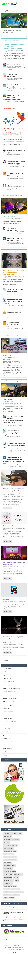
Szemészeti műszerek (8, 745)
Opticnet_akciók (6, 725)
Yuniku (5, 897)
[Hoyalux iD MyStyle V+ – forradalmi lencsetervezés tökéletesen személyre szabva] (4, 416)
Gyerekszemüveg (11, 50)
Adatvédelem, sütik (13, 949)
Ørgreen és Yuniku (10, 526)
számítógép (7, 895)
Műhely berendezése (8, 701)
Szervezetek (5, 949)
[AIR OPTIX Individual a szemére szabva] (4, 289)
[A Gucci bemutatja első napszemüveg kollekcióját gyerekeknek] (4, 95)
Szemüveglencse (6, 404)
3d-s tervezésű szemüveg (10, 833)
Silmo (17, 880)
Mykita (9, 185)
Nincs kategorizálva (7, 715)
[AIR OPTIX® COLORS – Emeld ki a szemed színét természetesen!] (14, 260)
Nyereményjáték (7, 718)
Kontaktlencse (21, 276)
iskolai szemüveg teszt (10, 857)
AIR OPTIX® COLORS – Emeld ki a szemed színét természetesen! (13, 272)
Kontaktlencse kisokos (19, 67)
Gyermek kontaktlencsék (16, 65)
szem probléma (8, 889)
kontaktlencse (8, 868)
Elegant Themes (10, 945)
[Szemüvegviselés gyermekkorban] (4, 85)
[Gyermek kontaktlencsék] (4, 65)
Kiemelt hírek (5, 136)
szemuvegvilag (10, 134)
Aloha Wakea (7, 836)
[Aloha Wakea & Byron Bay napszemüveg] (4, 238)
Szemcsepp (5, 738)
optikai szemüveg (8, 880)
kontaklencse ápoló (9, 865)
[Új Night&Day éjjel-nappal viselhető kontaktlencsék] (4, 323)
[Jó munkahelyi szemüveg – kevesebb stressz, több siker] (4, 443)
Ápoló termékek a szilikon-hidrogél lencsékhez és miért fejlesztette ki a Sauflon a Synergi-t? (14, 919)
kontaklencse (7, 862)
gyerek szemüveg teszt (10, 851)
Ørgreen (11, 897)
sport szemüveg (8, 883)
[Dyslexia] (14, 590)
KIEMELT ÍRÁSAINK (11, 67)
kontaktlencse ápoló (10, 871)
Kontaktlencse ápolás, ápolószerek (11, 688)
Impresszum (22, 949)
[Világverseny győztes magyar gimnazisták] (14, 553)
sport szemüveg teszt (10, 886)
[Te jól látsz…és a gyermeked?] (4, 75)
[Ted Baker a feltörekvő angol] (4, 173)
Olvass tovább (7, 508)
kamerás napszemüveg (10, 860)
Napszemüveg (12, 166)
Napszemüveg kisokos (8, 711)
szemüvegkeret (8, 892)
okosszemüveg (8, 877)
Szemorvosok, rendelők (17, 947)
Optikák (5, 731)
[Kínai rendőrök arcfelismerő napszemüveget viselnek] (14, 478)
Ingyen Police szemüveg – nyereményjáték (14, 907)
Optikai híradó (6, 728)
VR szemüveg (15, 895)
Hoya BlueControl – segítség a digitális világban (12, 433)
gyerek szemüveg (8, 848)
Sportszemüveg (6, 364)
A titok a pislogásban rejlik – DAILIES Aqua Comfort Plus (12, 302)
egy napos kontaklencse (10, 845)
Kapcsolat (14, 951)
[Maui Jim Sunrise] (14, 206)
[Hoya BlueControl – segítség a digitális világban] (4, 431)
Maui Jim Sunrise (9, 217)
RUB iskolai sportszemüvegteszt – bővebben (11, 357)
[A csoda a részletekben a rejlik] (4, 151)
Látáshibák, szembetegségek (10, 698)
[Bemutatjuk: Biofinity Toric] (4, 312)
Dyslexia (6, 599)
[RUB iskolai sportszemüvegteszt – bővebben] (14, 345)
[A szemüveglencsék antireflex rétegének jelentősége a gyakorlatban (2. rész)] (4, 457)
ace (20, 833)
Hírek (16, 50)
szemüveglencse (18, 892)
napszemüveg (18, 874)
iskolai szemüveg (8, 854)
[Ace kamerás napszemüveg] (4, 228)
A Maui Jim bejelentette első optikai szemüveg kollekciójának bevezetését (13, 131)
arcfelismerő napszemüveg (11, 839)
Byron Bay (6, 842)
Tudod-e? (5, 494)
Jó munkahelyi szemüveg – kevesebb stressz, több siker (14, 445)
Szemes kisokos (6, 741)
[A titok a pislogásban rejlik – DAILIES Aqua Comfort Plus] (4, 300)
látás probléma (8, 874)
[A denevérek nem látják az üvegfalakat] (14, 625)
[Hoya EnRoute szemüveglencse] (14, 390)
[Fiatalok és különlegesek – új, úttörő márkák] (4, 161)
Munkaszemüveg (13, 450)
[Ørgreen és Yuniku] (14, 518)
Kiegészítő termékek (8, 675)
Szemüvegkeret (21, 50)
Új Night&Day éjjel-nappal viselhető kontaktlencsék (12, 325)
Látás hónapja (6, 695)
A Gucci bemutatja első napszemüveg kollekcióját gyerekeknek (13, 97)
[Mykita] (4, 185)
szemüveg (16, 889)
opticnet (16, 877)
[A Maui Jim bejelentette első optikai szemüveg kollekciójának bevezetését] (14, 119)
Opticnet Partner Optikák (9, 721)
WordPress (23, 945)
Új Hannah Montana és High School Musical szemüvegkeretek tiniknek (13, 46)
